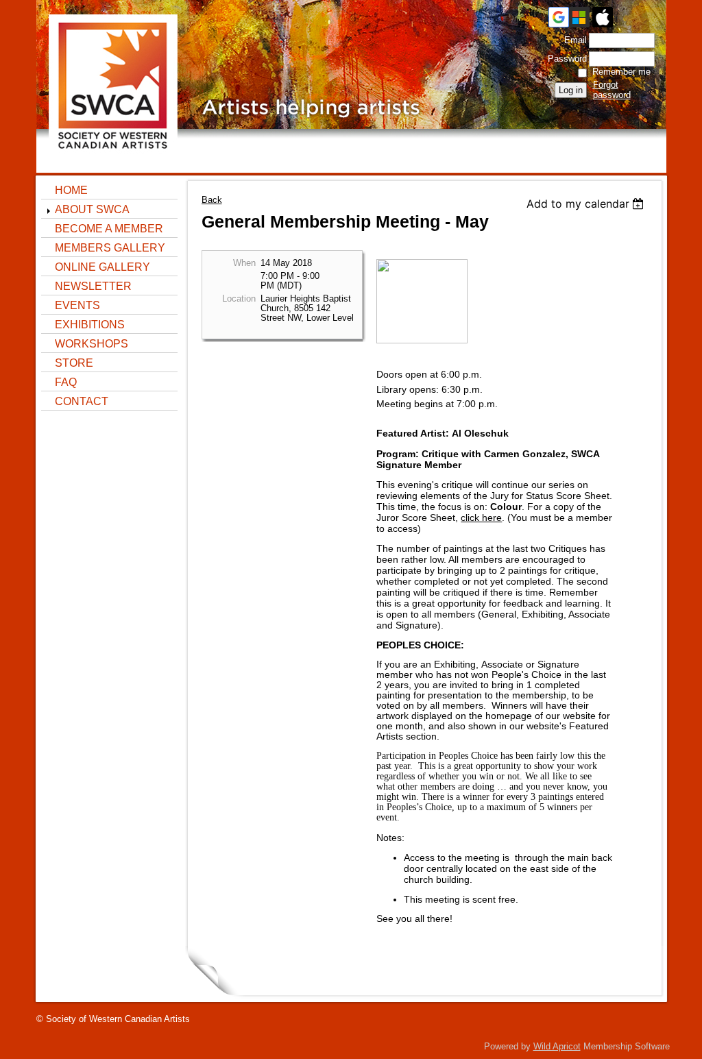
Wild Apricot (557, 1046)
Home (71, 190)
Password (564, 58)
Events (77, 305)
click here (481, 517)
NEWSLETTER (93, 286)
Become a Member (109, 228)
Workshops (91, 344)
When (244, 263)
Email (572, 40)
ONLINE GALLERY (102, 267)
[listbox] (587, 203)
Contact (81, 401)
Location (239, 299)
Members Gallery (110, 248)
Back (212, 200)
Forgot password (612, 90)
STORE (74, 363)
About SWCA (92, 209)
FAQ (66, 382)
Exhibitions (90, 324)
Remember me (621, 71)
